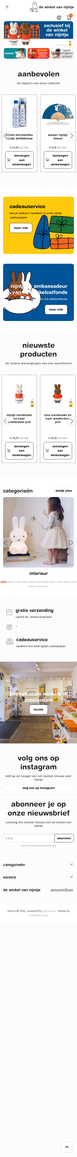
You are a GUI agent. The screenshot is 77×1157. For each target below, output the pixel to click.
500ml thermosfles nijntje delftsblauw (19, 136)
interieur (38, 573)
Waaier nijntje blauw (58, 136)
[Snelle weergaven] (30, 101)
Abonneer (64, 838)
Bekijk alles (64, 490)
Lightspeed (49, 911)
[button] (59, 17)
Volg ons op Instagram (38, 788)
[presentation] (5, 136)
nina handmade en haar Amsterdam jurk (57, 418)
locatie (39, 709)
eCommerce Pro (38, 915)
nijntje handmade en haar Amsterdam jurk (19, 418)
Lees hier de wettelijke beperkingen (38, 845)
